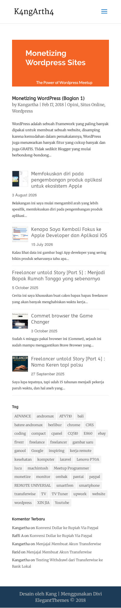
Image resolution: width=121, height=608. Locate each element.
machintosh (38, 468)
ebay (102, 433)
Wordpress (22, 111)
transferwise (25, 494)
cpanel (56, 433)
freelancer (58, 442)
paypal (94, 476)
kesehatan (23, 459)
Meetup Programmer (71, 468)
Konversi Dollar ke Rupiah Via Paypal (67, 528)
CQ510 (73, 433)
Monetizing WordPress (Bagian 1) (48, 98)
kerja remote (80, 450)
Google (37, 450)
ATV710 (65, 416)
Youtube (62, 502)
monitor (43, 476)
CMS (90, 425)
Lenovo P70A (88, 459)
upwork (80, 494)
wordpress (23, 502)
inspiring (56, 450)
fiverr (19, 442)
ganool (20, 450)
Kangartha (28, 104)
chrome (73, 425)
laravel (65, 459)
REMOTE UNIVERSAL (32, 485)
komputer (45, 459)
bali (81, 416)
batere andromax (28, 425)
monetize (22, 476)
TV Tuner (60, 494)
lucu (18, 468)
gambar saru (83, 442)
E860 (88, 433)
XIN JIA (43, 502)
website (98, 494)
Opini (72, 104)
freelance (37, 442)
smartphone (89, 485)
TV (43, 494)
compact (38, 433)
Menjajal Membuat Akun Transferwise (68, 544)
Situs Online (92, 104)
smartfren (64, 485)
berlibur (55, 425)
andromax (45, 416)
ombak (62, 476)
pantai (78, 476)
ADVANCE (22, 416)
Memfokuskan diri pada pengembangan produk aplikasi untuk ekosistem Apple (66, 180)
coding (20, 433)
